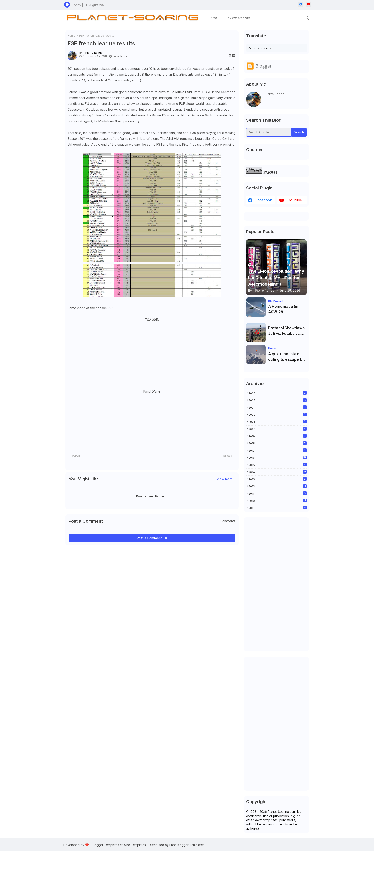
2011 (277, 493)
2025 (277, 400)
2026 (277, 393)
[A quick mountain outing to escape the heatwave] (256, 354)
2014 (277, 472)
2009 (277, 508)
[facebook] (300, 4)
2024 (276, 407)
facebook (263, 200)
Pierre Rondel (274, 94)
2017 (277, 450)
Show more (224, 479)
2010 (277, 501)
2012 (277, 486)
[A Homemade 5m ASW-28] (256, 307)
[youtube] (308, 4)
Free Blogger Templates (186, 845)
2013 (277, 479)
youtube (295, 200)
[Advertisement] (276, 584)
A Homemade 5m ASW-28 (284, 309)
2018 (277, 443)
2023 (277, 414)
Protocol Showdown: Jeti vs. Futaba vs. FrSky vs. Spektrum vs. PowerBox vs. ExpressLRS (287, 331)
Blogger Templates (105, 845)
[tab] (212, 18)
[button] (306, 18)
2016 (277, 457)
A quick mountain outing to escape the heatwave (287, 357)
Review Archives (238, 18)
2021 (277, 421)
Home (212, 18)
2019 (277, 436)
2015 (277, 465)
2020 (277, 429)
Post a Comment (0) (152, 538)
